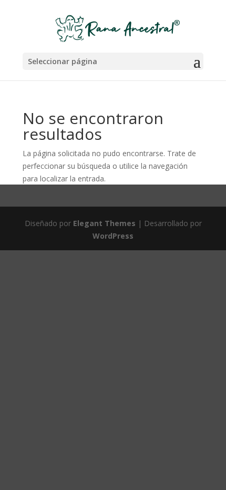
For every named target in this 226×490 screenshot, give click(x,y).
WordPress (113, 236)
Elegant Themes (104, 223)
